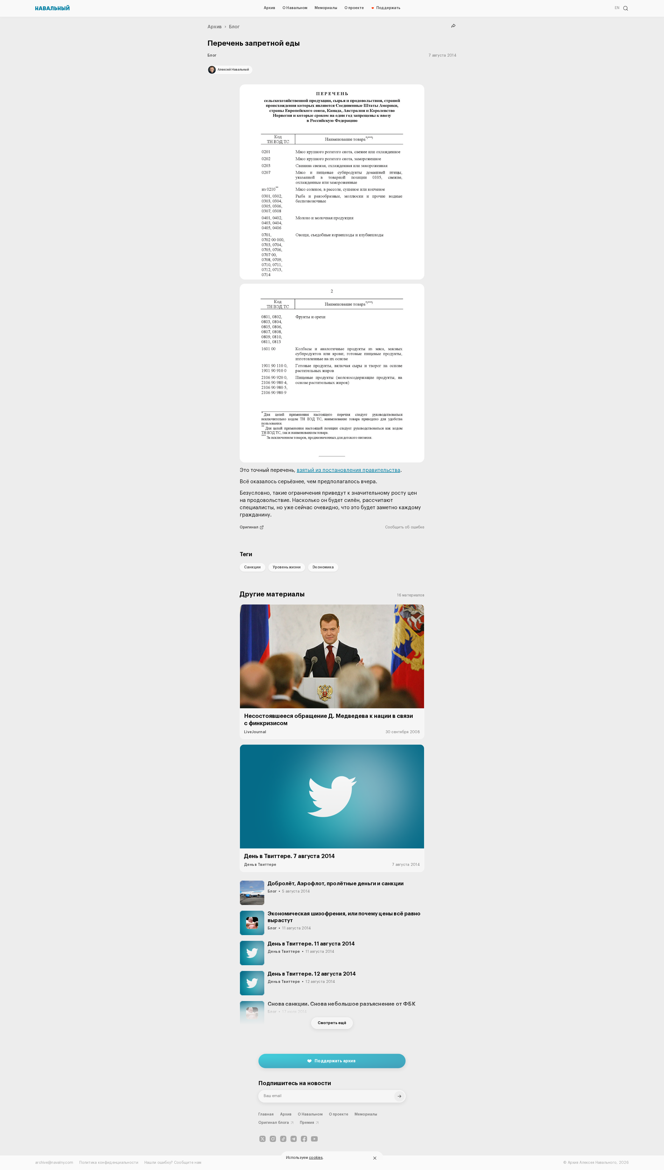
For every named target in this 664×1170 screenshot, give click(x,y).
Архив (269, 8)
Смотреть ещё (332, 1023)
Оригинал (249, 527)
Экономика (323, 567)
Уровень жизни (287, 567)
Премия (307, 1123)
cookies (316, 1158)
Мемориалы (326, 8)
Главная (266, 1114)
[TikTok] (283, 1139)
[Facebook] (304, 1139)
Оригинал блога (273, 1123)
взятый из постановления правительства (348, 470)
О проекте (354, 8)
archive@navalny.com (54, 1163)
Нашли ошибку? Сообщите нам (172, 1163)
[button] (332, 182)
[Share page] (453, 26)
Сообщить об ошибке (404, 527)
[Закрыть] (375, 1158)
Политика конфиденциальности (108, 1163)
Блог (234, 26)
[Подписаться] (399, 1096)
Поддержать (388, 8)
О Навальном (294, 8)
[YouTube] (314, 1139)
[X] (262, 1139)
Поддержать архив (335, 1061)
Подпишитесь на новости (294, 1083)
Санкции (252, 567)
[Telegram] (293, 1139)
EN (617, 8)
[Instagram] (273, 1139)
